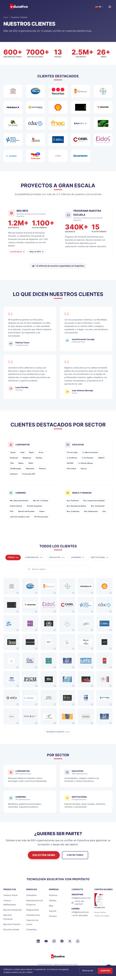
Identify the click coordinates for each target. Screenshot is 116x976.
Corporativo (34, 557)
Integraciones (32, 910)
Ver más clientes (58, 732)
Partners (53, 916)
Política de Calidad (101, 916)
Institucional (99, 557)
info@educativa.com (81, 898)
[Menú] (110, 7)
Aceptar (105, 971)
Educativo (57, 557)
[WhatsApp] (78, 941)
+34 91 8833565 (80, 915)
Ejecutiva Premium (11, 924)
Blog (51, 905)
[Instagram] (54, 941)
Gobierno (77, 557)
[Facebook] (62, 941)
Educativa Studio (11, 929)
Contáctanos (75, 855)
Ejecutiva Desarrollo (12, 910)
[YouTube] (46, 941)
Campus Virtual (10, 895)
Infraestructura (33, 915)
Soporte (52, 911)
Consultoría (31, 895)
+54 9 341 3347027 (79, 902)
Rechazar (87, 971)
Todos (13, 557)
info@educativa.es (80, 912)
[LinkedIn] (38, 941)
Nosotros (53, 895)
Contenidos (31, 929)
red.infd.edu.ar (16, 252)
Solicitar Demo (43, 855)
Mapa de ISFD (35, 252)
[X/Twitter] (70, 941)
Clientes (52, 900)
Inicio (5, 17)
